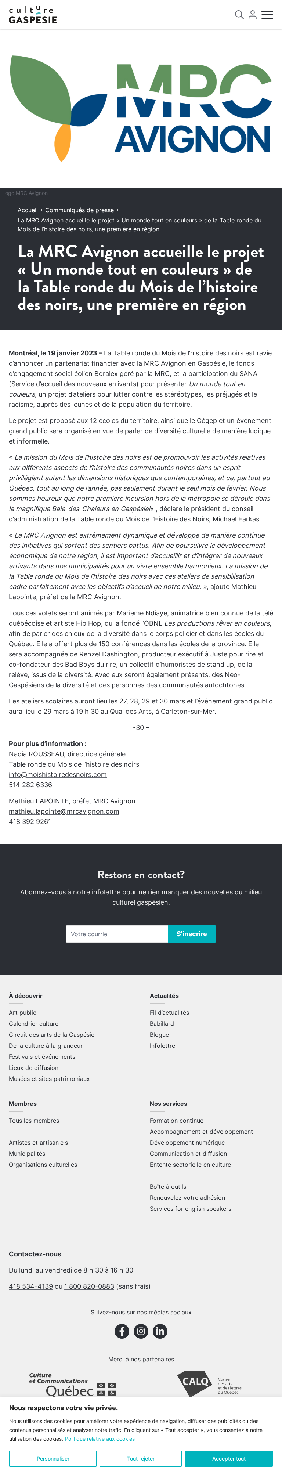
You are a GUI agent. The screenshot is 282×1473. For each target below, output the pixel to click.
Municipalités (27, 1153)
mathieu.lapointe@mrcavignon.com (64, 811)
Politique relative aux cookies (100, 1439)
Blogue (159, 1034)
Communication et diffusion (188, 1153)
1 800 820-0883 (89, 1286)
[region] (141, 1435)
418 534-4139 (31, 1286)
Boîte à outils (168, 1186)
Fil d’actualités (169, 1012)
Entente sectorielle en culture (190, 1164)
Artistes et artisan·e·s (38, 1142)
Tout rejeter (141, 1458)
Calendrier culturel (34, 1023)
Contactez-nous (35, 1254)
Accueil (28, 210)
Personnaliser (53, 1458)
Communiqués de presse (79, 210)
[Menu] (267, 15)
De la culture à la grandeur (46, 1045)
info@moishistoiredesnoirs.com (58, 774)
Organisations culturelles (43, 1164)
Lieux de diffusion (33, 1067)
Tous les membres (34, 1120)
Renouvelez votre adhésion (187, 1197)
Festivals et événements (42, 1056)
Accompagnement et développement (201, 1131)
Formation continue (176, 1120)
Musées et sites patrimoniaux (49, 1078)
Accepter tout (229, 1458)
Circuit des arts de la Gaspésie (51, 1034)
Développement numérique (187, 1142)
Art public (22, 1012)
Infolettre (162, 1045)
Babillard (162, 1023)
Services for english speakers (190, 1208)
